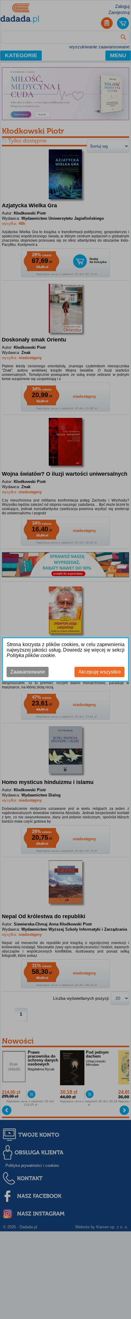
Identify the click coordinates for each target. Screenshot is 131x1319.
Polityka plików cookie (31, 655)
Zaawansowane (27, 671)
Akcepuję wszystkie (99, 671)
